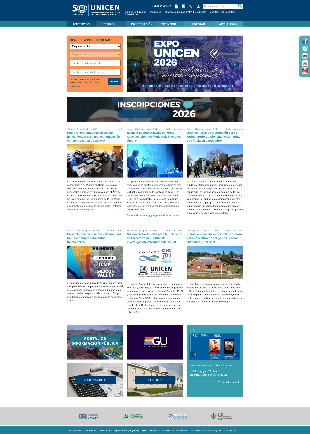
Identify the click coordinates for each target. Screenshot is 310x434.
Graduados (200, 12)
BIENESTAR (197, 24)
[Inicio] (176, 7)
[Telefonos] (191, 7)
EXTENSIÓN (168, 24)
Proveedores (131, 14)
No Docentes (227, 12)
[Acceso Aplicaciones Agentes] (198, 7)
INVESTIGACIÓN (141, 24)
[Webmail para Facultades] (183, 7)
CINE (193, 330)
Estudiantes (155, 12)
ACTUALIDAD (228, 24)
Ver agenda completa (229, 382)
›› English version (161, 5)
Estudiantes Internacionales (177, 12)
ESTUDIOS (109, 24)
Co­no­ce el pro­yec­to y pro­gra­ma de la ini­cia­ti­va (153, 215)
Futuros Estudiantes (135, 12)
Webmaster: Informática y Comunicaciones (213, 431)
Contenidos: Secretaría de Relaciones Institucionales (171, 431)
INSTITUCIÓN (81, 24)
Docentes (214, 12)
